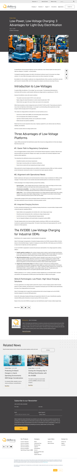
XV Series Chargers (25, 443)
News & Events (45, 1)
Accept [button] (55, 470)
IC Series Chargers (25, 441)
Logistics (36, 446)
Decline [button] (60, 470)
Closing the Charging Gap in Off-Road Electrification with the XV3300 (37, 373)
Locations (63, 445)
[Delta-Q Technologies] (9, 8)
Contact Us (70, 6)
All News (48, 350)
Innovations (54, 7)
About (35, 441)
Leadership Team (37, 443)
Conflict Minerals (37, 454)
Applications (60, 7)
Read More (7, 385)
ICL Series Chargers (25, 446)
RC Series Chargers (25, 448)
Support (63, 443)
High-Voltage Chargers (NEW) (27, 450)
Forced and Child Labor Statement (39, 452)
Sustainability (37, 448)
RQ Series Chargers (25, 445)
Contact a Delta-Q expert (53, 301)
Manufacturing (37, 445)
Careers (36, 450)
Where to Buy (53, 1)
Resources (34, 1)
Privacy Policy (45, 462)
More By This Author (26, 331)
